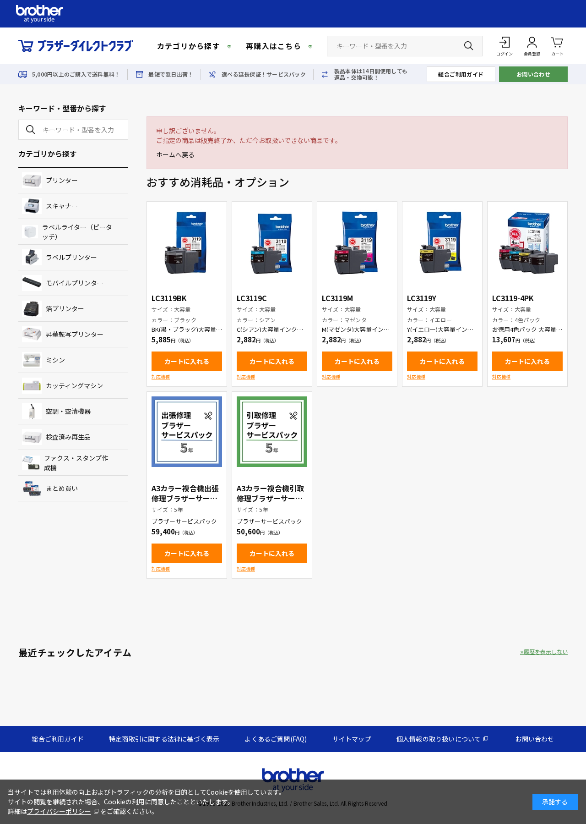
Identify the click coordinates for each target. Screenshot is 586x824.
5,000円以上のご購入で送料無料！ (76, 74)
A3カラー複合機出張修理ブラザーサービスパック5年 (185, 498)
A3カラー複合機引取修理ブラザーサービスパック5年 (270, 498)
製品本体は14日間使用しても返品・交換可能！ (370, 74)
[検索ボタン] (469, 46)
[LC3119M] (357, 241)
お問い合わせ (533, 74)
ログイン (504, 54)
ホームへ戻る (175, 154)
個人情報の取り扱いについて (438, 738)
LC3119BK (169, 297)
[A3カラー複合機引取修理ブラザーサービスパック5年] (272, 432)
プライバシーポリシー (59, 811)
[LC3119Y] (442, 241)
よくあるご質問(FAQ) (275, 738)
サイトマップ (351, 738)
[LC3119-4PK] (527, 241)
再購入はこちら (273, 45)
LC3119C (252, 297)
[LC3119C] (272, 241)
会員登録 (532, 54)
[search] (29, 129)
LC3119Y (421, 297)
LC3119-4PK (513, 297)
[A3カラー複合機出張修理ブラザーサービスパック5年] (187, 432)
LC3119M (337, 297)
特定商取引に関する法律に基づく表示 (164, 738)
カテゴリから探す (188, 45)
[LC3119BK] (187, 241)
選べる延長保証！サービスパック (264, 74)
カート (557, 54)
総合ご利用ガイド (461, 74)
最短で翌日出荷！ (170, 74)
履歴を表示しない (546, 651)
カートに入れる (186, 361)
